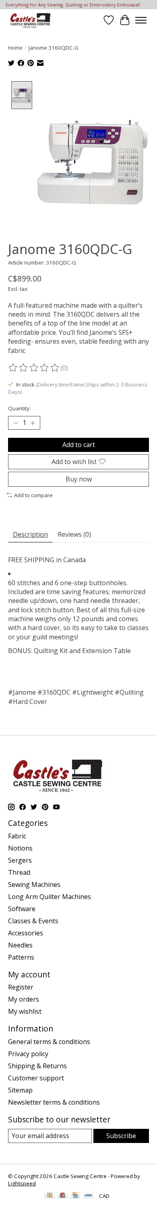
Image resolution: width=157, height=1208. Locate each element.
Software (21, 908)
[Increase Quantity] (32, 423)
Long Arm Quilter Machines (49, 896)
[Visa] (88, 1196)
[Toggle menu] (141, 20)
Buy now (79, 479)
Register (20, 987)
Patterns (21, 957)
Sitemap (20, 1090)
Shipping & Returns (37, 1065)
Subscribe (121, 1135)
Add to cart (78, 444)
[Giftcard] (63, 1196)
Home (15, 47)
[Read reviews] (34, 368)
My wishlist (24, 1011)
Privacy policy (28, 1053)
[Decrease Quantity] (15, 423)
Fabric (17, 836)
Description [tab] (30, 534)
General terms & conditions (49, 1041)
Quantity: (19, 408)
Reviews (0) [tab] (74, 534)
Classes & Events (33, 920)
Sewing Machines (34, 884)
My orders (23, 999)
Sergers (20, 860)
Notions (20, 848)
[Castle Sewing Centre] (30, 20)
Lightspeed (22, 1183)
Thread (19, 872)
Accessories (25, 933)
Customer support (36, 1078)
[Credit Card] (75, 1196)
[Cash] (50, 1196)
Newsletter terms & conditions (54, 1102)
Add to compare (33, 495)
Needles (20, 945)
